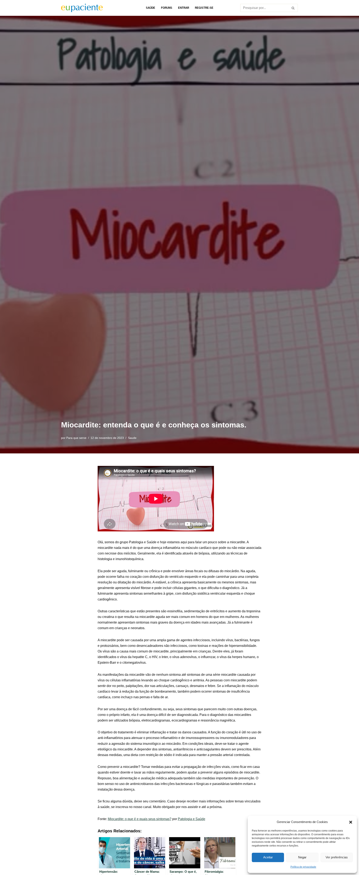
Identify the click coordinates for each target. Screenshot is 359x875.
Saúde (150, 7)
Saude (132, 437)
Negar (302, 857)
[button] (351, 822)
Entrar (183, 7)
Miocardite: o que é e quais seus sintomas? (139, 819)
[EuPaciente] (82, 8)
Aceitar (268, 857)
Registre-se (204, 7)
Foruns (166, 7)
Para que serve (76, 437)
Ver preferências (337, 857)
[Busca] (293, 8)
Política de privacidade (303, 866)
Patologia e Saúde (191, 819)
